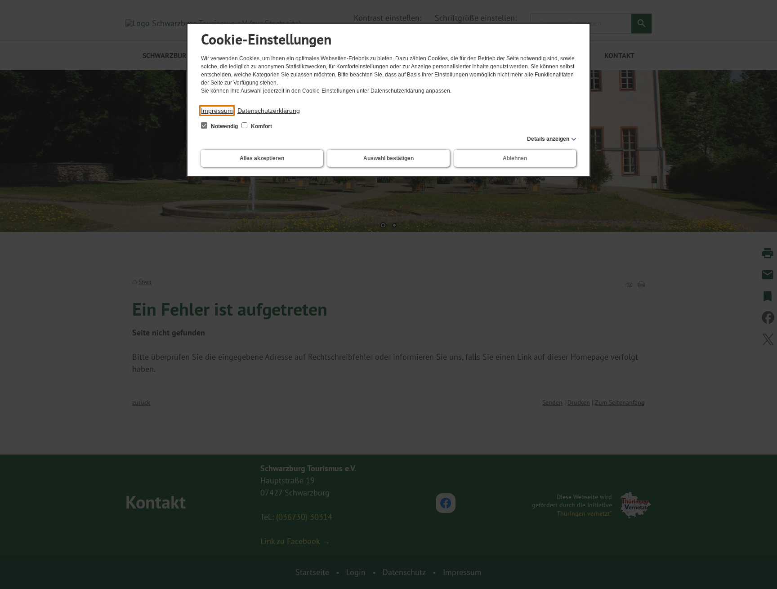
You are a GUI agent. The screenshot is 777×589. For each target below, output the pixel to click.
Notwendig (224, 126)
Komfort (261, 126)
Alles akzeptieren (262, 158)
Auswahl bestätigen (388, 158)
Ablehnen (515, 158)
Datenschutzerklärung (268, 110)
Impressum (217, 110)
